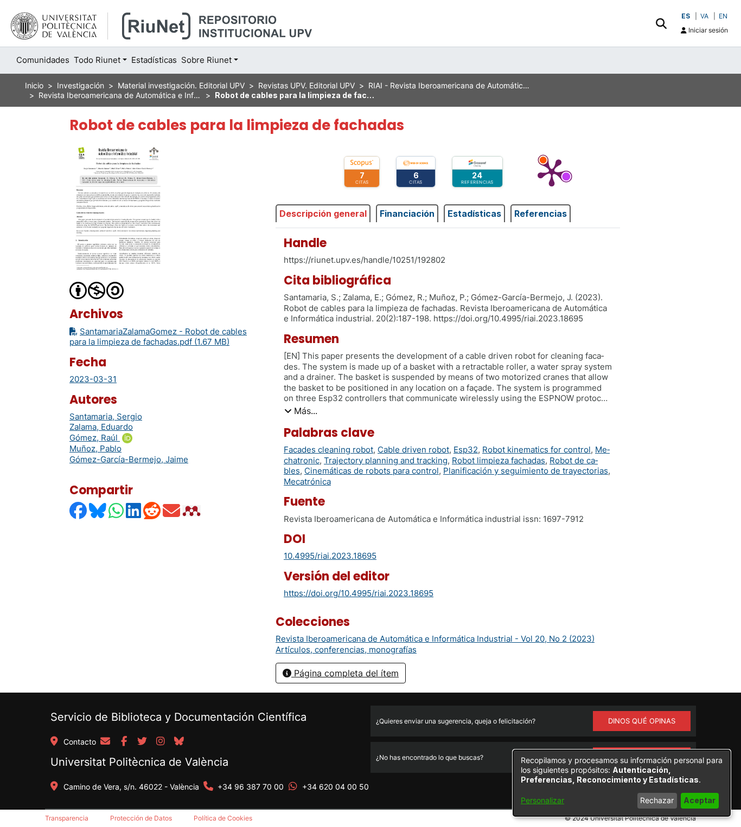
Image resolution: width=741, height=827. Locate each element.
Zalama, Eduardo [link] (101, 427)
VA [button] (704, 16)
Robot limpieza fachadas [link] (498, 460)
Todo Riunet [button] (97, 60)
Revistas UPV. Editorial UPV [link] (306, 85)
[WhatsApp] (116, 510)
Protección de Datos (141, 818)
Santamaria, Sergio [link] (105, 416)
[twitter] (142, 742)
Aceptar (699, 800)
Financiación (407, 213)
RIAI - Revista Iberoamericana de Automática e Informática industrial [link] (449, 85)
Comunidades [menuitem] (42, 60)
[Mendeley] (192, 510)
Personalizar (542, 800)
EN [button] (723, 16)
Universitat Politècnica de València (139, 761)
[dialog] (621, 783)
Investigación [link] (80, 85)
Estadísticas (474, 213)
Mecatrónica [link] (307, 481)
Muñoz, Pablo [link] (95, 448)
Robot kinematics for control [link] (536, 449)
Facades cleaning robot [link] (328, 449)
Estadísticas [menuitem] (154, 60)
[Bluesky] (98, 510)
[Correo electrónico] (172, 510)
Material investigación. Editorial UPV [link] (181, 85)
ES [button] (685, 16)
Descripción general (323, 213)
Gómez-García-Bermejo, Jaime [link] (128, 459)
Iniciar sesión (707, 30)
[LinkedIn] (134, 510)
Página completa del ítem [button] (345, 673)
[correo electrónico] (105, 742)
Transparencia (66, 818)
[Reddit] (152, 510)
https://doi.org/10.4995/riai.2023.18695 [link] (358, 593)
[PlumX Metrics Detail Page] (551, 171)
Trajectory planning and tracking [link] (386, 460)
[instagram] (160, 742)
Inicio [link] (34, 85)
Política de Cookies (223, 818)
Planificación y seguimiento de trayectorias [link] (525, 471)
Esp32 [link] (465, 449)
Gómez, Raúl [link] (94, 437)
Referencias (540, 213)
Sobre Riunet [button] (206, 60)
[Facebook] (78, 510)
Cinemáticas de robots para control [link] (371, 471)
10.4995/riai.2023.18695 (330, 556)
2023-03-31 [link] (93, 379)
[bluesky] (179, 742)
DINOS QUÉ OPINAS (641, 720)
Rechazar (657, 800)
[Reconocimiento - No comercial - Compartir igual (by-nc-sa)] (97, 290)
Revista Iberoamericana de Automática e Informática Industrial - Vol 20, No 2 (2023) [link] (120, 95)
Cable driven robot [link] (413, 449)
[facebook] (123, 742)
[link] (435, 639)
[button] (661, 23)
